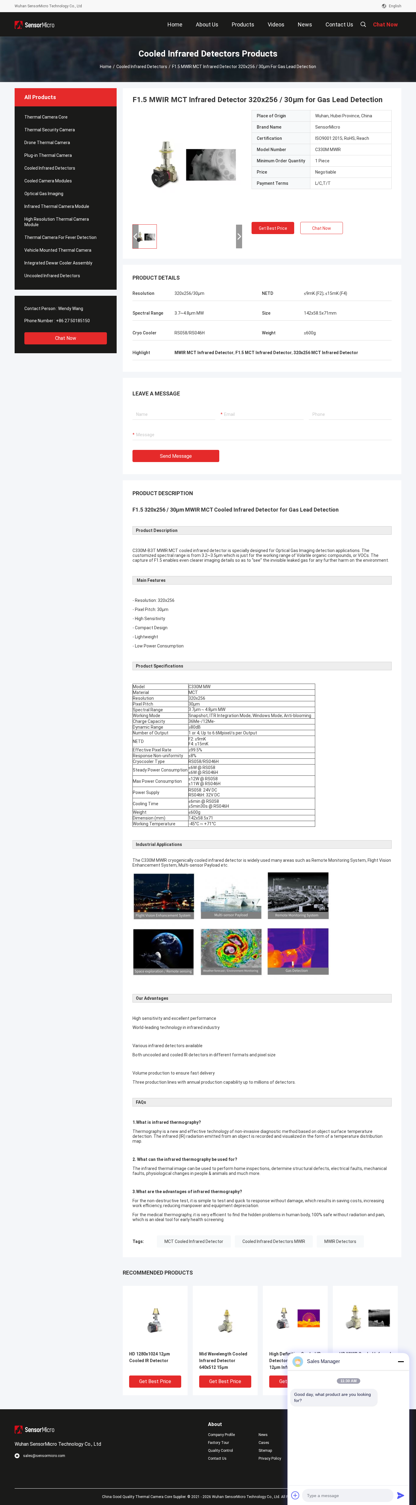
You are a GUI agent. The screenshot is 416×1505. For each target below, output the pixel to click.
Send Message (176, 456)
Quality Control (220, 1450)
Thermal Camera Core (46, 117)
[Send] (401, 1495)
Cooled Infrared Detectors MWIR (273, 1241)
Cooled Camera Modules (48, 180)
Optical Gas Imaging (43, 193)
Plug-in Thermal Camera (48, 155)
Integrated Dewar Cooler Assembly (58, 263)
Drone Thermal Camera (47, 142)
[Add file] (295, 1495)
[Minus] (400, 1361)
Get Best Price (273, 228)
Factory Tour (218, 1443)
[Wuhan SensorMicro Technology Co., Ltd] (34, 24)
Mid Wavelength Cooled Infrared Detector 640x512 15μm (223, 1360)
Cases (264, 1443)
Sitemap (265, 1450)
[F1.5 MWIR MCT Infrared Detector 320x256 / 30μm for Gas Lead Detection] (187, 164)
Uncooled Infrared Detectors (52, 275)
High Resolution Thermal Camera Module (56, 222)
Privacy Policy (270, 1458)
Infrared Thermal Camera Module (56, 206)
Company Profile (221, 1435)
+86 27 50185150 (73, 320)
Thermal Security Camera (49, 129)
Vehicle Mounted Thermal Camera (57, 250)
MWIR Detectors (340, 1241)
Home (105, 66)
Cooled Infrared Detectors (141, 66)
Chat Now (65, 338)
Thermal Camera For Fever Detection (60, 237)
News (263, 1435)
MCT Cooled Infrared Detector (193, 1241)
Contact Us (217, 1458)
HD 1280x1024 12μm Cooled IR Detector (149, 1357)
